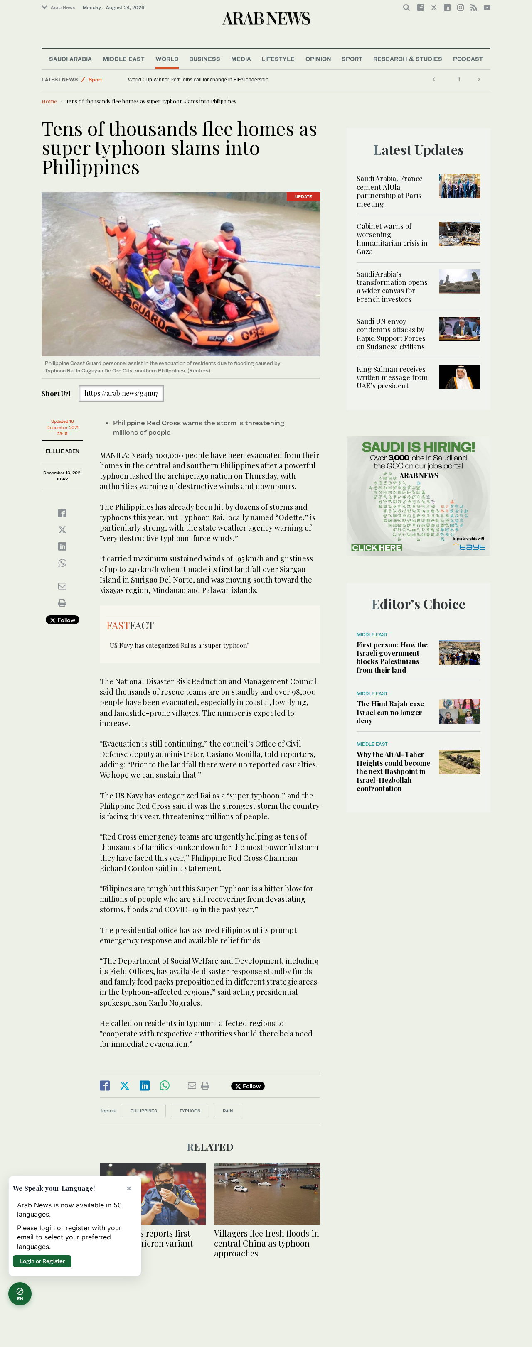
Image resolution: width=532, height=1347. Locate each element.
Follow (65, 619)
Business (204, 58)
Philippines (144, 1110)
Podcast (468, 58)
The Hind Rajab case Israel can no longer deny (390, 712)
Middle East (124, 58)
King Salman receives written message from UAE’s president (392, 377)
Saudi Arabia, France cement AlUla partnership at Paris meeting (390, 191)
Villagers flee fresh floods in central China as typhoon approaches (266, 1243)
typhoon (190, 1110)
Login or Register (42, 1261)
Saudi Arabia (70, 58)
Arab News (63, 7)
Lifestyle (278, 58)
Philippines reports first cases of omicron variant (146, 1238)
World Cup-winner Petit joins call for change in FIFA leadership (198, 80)
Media (241, 58)
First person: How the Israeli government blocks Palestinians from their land (392, 657)
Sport (352, 58)
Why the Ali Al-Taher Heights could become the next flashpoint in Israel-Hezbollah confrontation (393, 771)
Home (49, 101)
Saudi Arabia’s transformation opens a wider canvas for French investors (392, 286)
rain (228, 1110)
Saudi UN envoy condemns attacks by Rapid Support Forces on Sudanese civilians (391, 333)
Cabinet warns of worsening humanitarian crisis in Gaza (392, 238)
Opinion (318, 58)
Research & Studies (407, 58)
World (167, 58)
